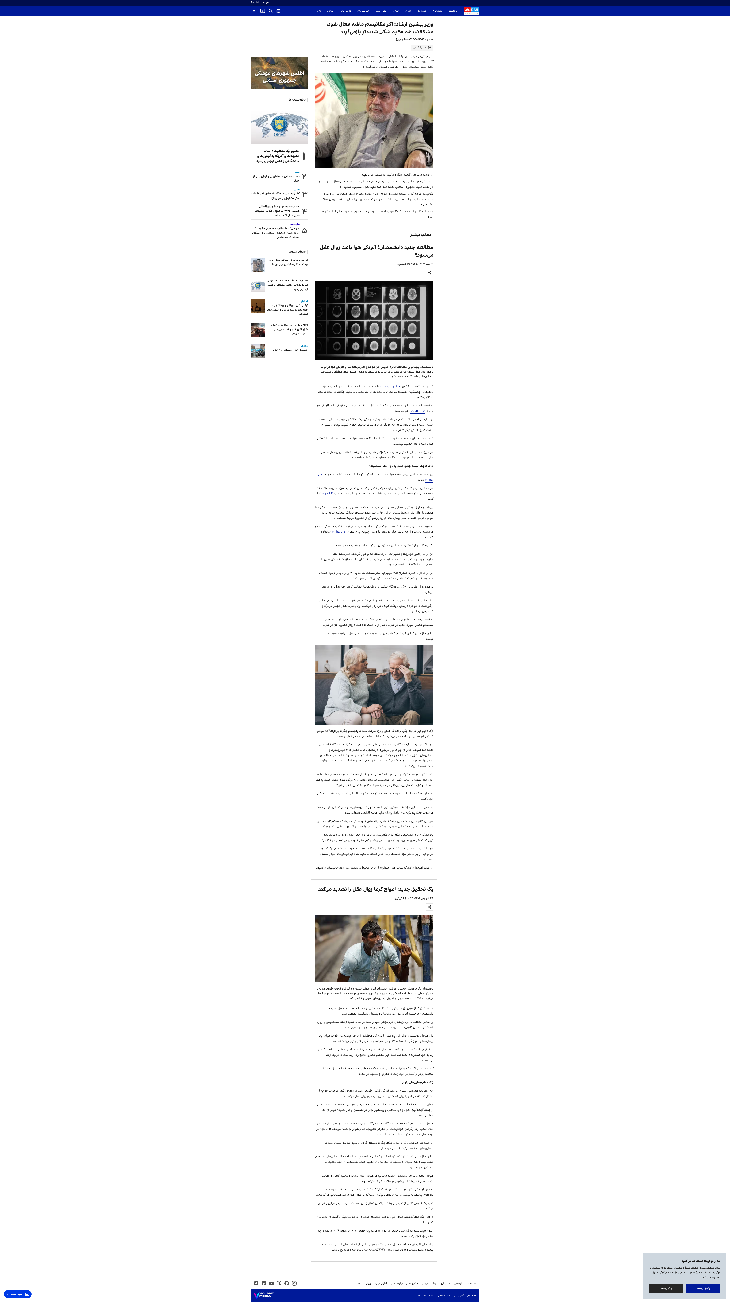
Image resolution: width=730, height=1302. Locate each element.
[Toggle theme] (254, 11)
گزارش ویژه (345, 11)
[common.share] (429, 272)
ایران (408, 11)
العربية (266, 3)
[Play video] (262, 11)
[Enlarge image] (374, 120)
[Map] (278, 11)
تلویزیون (437, 11)
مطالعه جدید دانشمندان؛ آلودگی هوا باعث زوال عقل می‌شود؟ (376, 251)
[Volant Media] (264, 1295)
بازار (319, 11)
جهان (396, 11)
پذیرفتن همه (703, 1288)
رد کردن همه (666, 1288)
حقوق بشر (381, 11)
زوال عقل (419, 411)
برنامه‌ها (453, 11)
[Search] (270, 11)
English (255, 3)
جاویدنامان (363, 11)
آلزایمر (328, 493)
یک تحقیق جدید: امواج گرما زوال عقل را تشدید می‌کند (375, 889)
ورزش (330, 11)
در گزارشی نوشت (390, 386)
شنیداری (421, 11)
